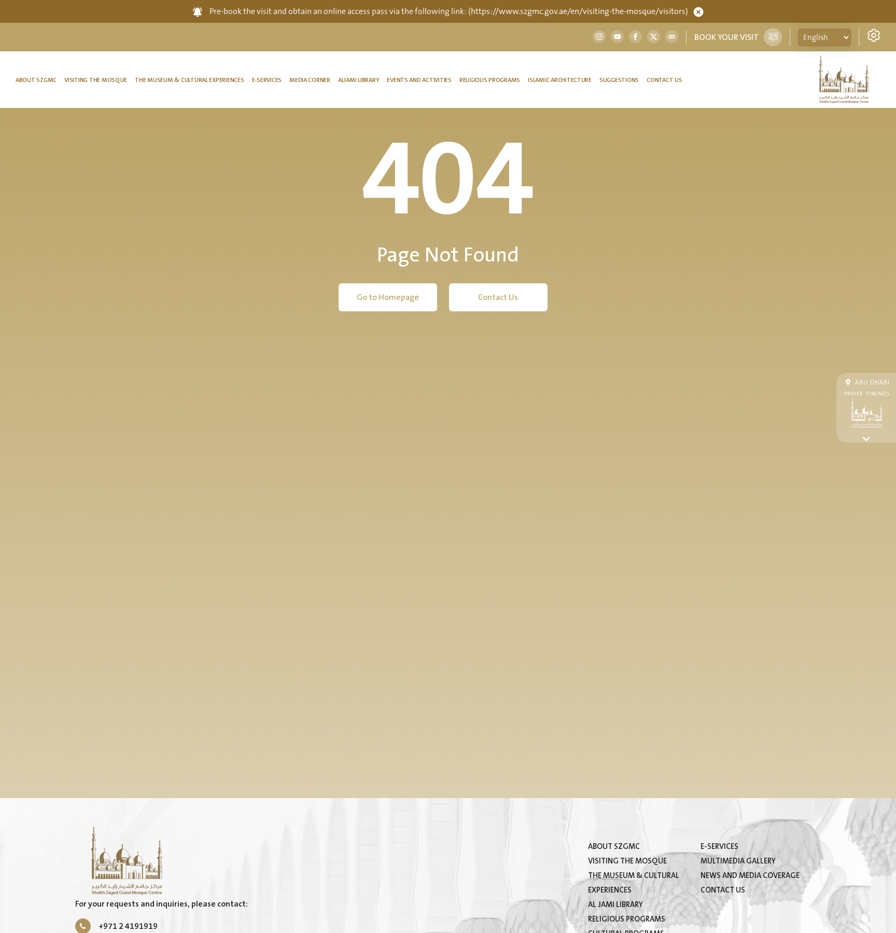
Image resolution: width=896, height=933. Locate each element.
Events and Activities (419, 80)
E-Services (267, 80)
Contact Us (664, 80)
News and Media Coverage (750, 875)
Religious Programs (489, 80)
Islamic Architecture (560, 80)
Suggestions (619, 80)
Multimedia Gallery (738, 861)
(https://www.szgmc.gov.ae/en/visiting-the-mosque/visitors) (578, 11)
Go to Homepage (388, 297)
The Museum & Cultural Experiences (189, 80)
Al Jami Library (615, 904)
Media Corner (309, 80)
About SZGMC (36, 80)
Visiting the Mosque (95, 80)
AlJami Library (358, 80)
